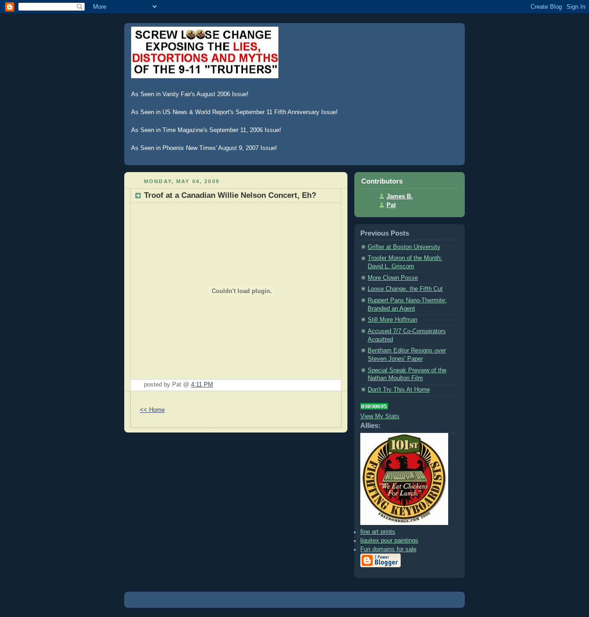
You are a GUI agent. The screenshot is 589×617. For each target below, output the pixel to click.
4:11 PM (202, 384)
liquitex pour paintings (389, 540)
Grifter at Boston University (404, 247)
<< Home (152, 410)
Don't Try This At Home (399, 389)
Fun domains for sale (388, 549)
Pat (391, 205)
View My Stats (379, 416)
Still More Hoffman (392, 320)
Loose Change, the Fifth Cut (405, 289)
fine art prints (377, 532)
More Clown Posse (393, 278)
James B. (400, 196)
